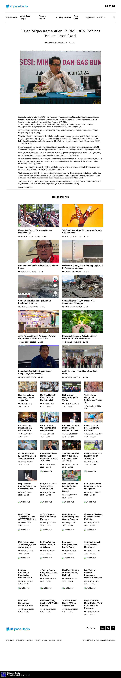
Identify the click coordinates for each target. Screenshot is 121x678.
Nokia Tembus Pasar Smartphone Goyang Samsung (70, 516)
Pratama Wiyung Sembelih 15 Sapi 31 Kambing (49, 603)
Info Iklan (52, 640)
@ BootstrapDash (93, 640)
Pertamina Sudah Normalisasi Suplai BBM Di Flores (38, 267)
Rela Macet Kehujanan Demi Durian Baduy (69, 544)
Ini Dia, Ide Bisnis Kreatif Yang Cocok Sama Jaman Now (27, 455)
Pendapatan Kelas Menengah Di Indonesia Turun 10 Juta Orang (49, 457)
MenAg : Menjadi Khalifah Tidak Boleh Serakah (47, 397)
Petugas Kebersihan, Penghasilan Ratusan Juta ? (25, 574)
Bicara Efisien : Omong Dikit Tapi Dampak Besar (48, 427)
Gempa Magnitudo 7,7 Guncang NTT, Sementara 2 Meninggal (78, 302)
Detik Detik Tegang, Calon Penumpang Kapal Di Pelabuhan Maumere (82, 267)
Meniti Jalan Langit (25, 17)
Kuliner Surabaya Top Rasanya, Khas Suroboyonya (27, 544)
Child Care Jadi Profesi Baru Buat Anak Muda (79, 372)
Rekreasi (101, 17)
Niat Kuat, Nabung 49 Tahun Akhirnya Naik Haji (70, 572)
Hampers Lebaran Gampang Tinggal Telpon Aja (26, 397)
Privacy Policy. (20, 640)
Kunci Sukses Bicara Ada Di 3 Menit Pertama (25, 427)
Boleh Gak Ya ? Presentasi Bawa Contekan (91, 427)
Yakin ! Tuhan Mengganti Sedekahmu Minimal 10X (93, 398)
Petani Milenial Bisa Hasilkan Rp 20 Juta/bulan (93, 455)
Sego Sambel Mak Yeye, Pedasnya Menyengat (92, 544)
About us (30, 640)
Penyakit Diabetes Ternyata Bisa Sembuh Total (48, 486)
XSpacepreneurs (63, 17)
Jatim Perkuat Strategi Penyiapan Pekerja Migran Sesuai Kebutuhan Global (36, 337)
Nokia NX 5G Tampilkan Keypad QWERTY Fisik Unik (27, 516)
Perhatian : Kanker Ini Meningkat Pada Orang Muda (92, 486)
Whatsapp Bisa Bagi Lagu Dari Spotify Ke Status (93, 516)
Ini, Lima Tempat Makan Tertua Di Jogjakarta (47, 544)
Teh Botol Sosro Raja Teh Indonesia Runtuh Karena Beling (82, 231)
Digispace (90, 17)
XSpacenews (11, 17)
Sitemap (59, 640)
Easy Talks (76, 17)
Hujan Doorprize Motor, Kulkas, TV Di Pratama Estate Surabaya (93, 604)
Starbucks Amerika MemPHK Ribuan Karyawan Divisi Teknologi (70, 457)
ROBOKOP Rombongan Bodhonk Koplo (25, 603)
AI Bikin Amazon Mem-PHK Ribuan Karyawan (48, 516)
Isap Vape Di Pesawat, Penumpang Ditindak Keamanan (93, 574)
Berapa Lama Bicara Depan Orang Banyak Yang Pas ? (71, 427)
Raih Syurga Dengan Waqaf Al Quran (70, 397)
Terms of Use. (10, 640)
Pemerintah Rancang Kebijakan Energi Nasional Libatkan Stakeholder (79, 337)
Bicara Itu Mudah (43, 17)
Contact (37, 640)
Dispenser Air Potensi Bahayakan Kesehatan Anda (27, 486)
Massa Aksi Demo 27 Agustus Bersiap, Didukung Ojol (35, 231)
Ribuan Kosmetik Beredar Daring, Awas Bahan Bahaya (70, 487)
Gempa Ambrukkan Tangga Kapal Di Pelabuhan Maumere (34, 302)
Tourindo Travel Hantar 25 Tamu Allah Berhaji (69, 603)
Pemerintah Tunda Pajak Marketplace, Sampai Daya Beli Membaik (35, 372)
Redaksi (44, 640)
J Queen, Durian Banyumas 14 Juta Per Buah (48, 572)
